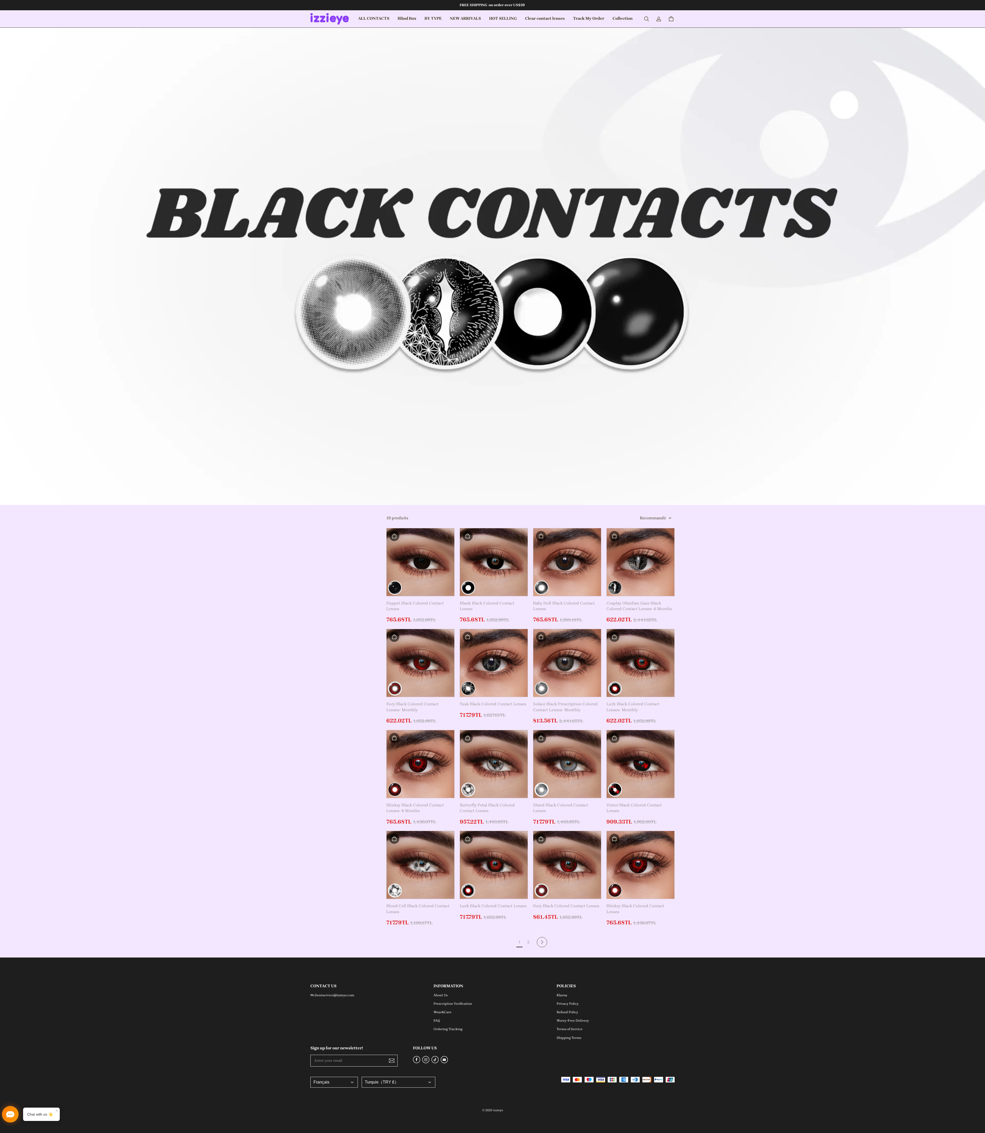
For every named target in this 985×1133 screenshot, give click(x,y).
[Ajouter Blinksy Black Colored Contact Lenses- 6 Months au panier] (394, 738)
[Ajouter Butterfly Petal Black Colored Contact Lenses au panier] (467, 738)
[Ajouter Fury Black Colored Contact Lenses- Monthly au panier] (394, 637)
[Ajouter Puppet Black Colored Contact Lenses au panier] (394, 536)
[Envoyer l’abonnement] (391, 1061)
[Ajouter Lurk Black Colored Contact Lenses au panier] (467, 839)
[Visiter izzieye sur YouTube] (444, 1061)
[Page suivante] (542, 942)
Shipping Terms (569, 1038)
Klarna (562, 995)
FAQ (437, 1020)
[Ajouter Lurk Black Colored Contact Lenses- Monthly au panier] (614, 637)
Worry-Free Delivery (573, 1020)
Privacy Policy (568, 1003)
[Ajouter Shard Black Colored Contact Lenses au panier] (541, 738)
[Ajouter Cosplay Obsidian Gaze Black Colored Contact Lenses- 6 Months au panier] (614, 536)
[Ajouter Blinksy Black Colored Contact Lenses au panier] (614, 839)
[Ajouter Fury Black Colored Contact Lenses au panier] (541, 839)
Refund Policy (567, 1012)
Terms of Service (570, 1029)
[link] (407, 19)
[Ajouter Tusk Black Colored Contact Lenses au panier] (467, 637)
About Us (441, 995)
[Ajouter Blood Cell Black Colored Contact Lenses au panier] (394, 839)
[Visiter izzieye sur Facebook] (416, 1061)
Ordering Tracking (448, 1029)
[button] (646, 19)
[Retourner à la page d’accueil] (329, 19)
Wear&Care (442, 1012)
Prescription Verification (453, 1003)
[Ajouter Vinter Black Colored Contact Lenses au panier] (614, 738)
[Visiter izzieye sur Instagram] (425, 1061)
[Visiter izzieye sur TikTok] (435, 1061)
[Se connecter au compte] (658, 19)
